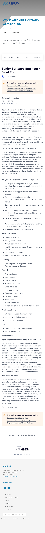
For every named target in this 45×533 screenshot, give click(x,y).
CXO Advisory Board (11, 497)
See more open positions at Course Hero (22, 435)
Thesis (7, 500)
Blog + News (9, 506)
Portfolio (7, 494)
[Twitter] (5, 488)
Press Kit (8, 509)
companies (8, 57)
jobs (18, 57)
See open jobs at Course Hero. (17, 86)
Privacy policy (18, 454)
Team (7, 503)
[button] (13, 514)
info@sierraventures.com (10, 476)
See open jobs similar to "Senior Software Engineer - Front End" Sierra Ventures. (21, 90)
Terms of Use (27, 518)
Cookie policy (28, 454)
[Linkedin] (8, 488)
